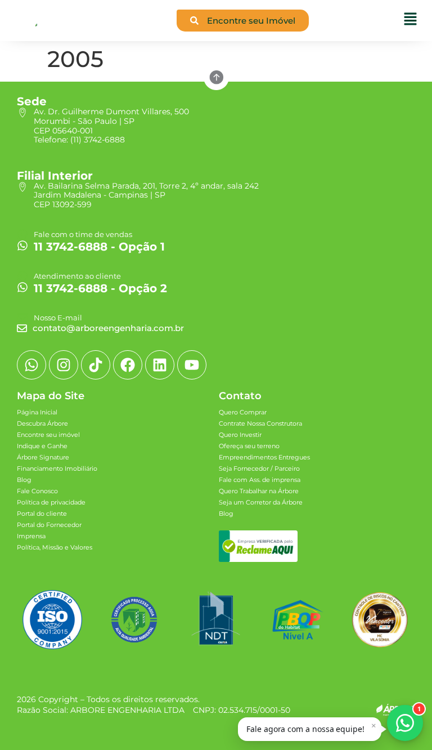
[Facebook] (127, 365)
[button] (309, 729)
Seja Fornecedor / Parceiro (259, 468)
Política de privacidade (51, 502)
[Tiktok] (95, 365)
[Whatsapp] (31, 365)
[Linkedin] (159, 365)
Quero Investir (240, 435)
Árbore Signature (43, 457)
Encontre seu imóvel (48, 435)
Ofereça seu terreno (249, 446)
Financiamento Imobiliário (57, 468)
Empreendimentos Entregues (264, 457)
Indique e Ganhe (42, 446)
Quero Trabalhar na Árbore (259, 491)
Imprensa (31, 536)
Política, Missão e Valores (54, 547)
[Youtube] (191, 365)
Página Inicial (37, 412)
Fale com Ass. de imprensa (259, 480)
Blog (24, 480)
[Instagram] (63, 365)
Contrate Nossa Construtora (260, 423)
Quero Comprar (243, 412)
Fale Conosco (37, 491)
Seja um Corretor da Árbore (261, 502)
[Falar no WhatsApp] (405, 723)
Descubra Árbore (42, 423)
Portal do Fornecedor (49, 525)
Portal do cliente (42, 513)
